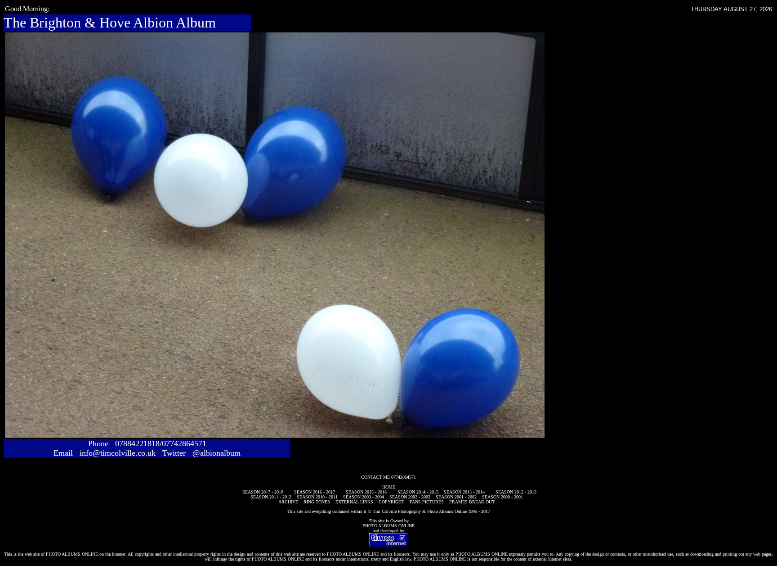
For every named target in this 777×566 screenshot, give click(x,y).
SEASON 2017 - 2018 (262, 491)
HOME (388, 486)
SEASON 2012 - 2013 (516, 491)
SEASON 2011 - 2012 (270, 496)
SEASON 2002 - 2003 (409, 496)
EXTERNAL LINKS (354, 501)
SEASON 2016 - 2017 (314, 491)
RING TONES (317, 501)
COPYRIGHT (391, 501)
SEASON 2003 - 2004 (363, 496)
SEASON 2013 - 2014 (464, 491)
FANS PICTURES (427, 501)
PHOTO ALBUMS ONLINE (388, 525)
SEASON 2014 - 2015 (417, 491)
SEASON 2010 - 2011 (317, 496)
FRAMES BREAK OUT (472, 501)
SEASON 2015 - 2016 (366, 491)
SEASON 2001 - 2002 (456, 496)
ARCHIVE (288, 501)
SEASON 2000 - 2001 (502, 496)
